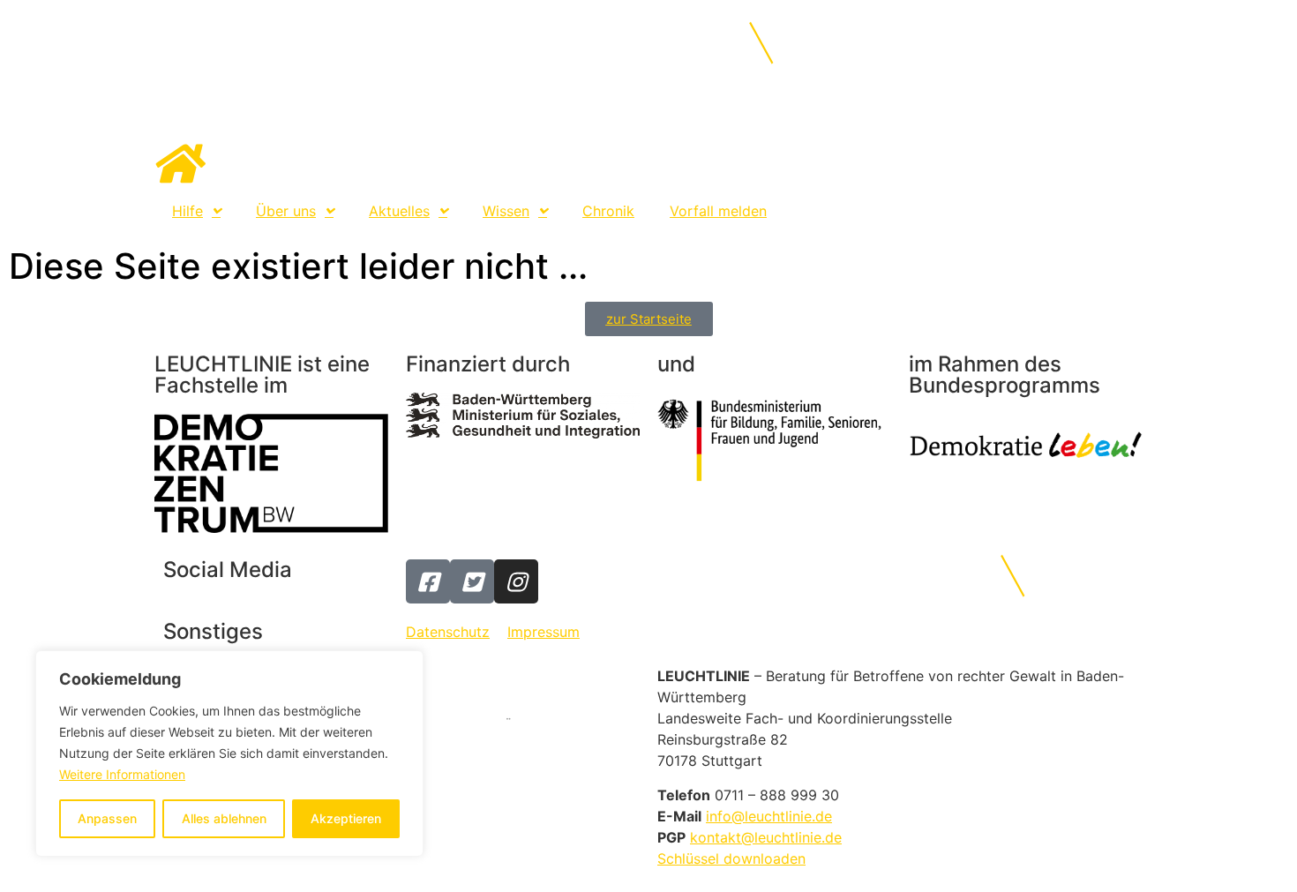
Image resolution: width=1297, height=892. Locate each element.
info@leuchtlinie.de (769, 816)
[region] (229, 753)
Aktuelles (399, 211)
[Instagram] (516, 581)
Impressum (543, 632)
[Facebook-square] (428, 581)
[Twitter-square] (472, 581)
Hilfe (187, 211)
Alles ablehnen (224, 818)
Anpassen (107, 818)
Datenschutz (448, 632)
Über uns (286, 211)
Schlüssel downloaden (731, 858)
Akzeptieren (346, 818)
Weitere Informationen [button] (122, 774)
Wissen (506, 211)
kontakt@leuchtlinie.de (766, 837)
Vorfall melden (718, 211)
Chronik (608, 211)
